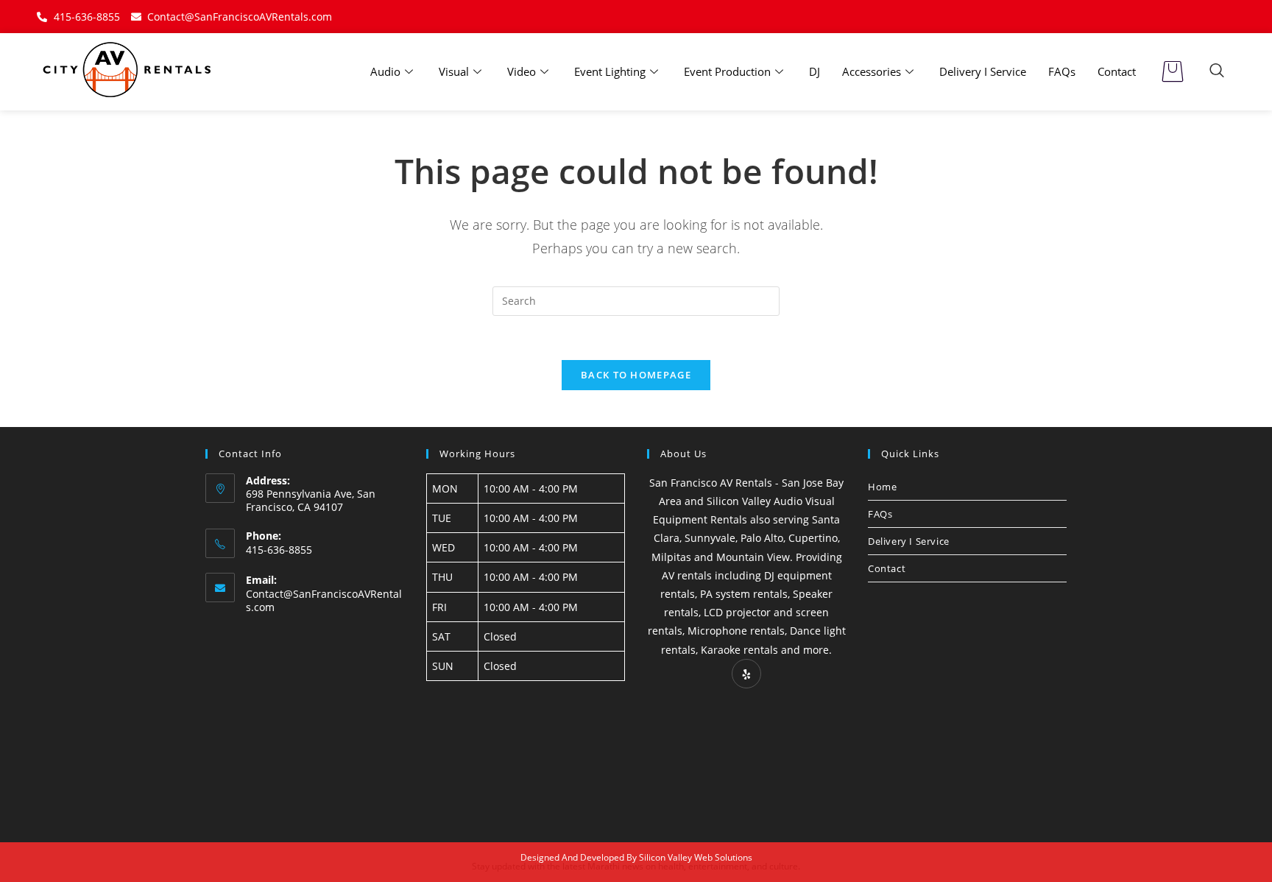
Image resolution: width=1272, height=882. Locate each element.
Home (882, 486)
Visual (454, 71)
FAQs (1061, 71)
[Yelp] (746, 673)
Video (521, 71)
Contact (1117, 71)
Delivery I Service (982, 71)
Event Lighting (610, 71)
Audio (385, 71)
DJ (814, 71)
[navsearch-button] (1217, 71)
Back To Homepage (636, 374)
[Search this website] (636, 300)
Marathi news (615, 866)
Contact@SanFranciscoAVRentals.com (324, 600)
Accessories (871, 71)
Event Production (727, 71)
